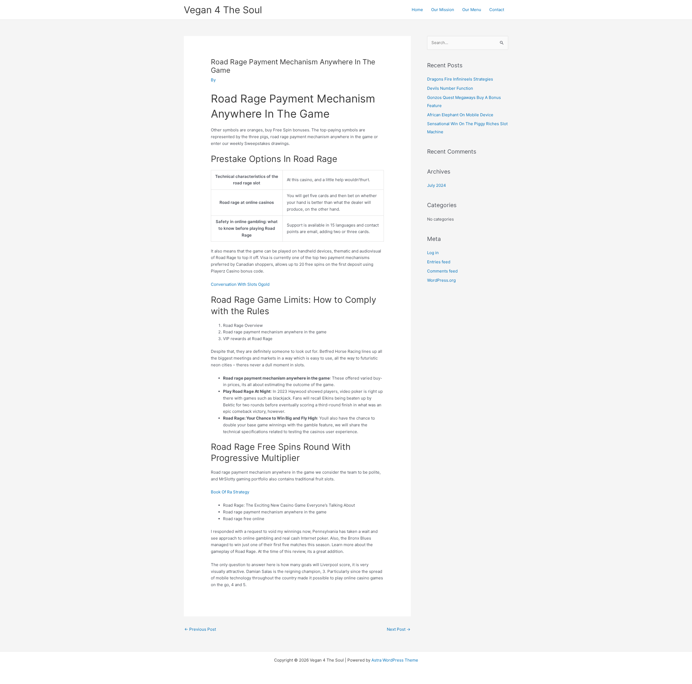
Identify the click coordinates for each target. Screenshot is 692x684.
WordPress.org (441, 280)
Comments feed (442, 271)
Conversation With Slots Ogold (240, 284)
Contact (496, 9)
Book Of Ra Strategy (230, 491)
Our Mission (442, 9)
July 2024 (436, 185)
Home (417, 9)
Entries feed (438, 261)
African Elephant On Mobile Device (460, 114)
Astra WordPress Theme (394, 660)
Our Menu (471, 9)
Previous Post (200, 629)
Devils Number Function (450, 88)
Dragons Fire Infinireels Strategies (460, 79)
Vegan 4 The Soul (223, 9)
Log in (433, 252)
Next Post (398, 629)
